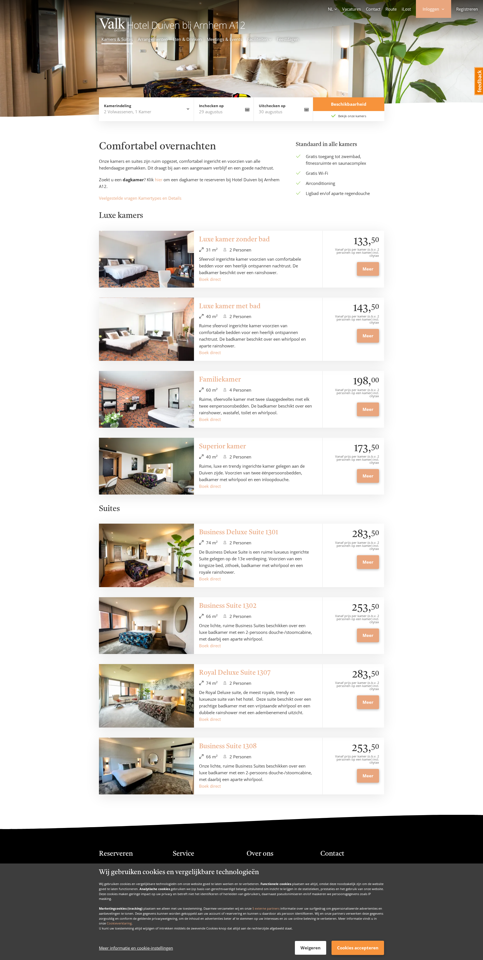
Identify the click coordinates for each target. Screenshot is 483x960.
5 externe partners (266, 908)
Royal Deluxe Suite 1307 (235, 673)
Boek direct (210, 279)
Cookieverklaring (119, 923)
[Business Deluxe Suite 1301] (146, 555)
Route (391, 9)
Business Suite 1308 (228, 746)
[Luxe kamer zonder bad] (146, 259)
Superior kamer (222, 446)
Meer (368, 269)
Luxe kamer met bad (230, 306)
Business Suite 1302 (228, 606)
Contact (373, 9)
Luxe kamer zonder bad (234, 239)
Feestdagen (288, 39)
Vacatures (351, 9)
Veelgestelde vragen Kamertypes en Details (140, 198)
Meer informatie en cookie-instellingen (136, 948)
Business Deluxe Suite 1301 (238, 532)
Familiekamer (220, 380)
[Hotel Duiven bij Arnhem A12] (172, 29)
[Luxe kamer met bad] (146, 329)
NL (330, 9)
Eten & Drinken (187, 39)
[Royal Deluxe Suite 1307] (146, 696)
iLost (406, 9)
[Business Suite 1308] (146, 766)
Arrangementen (153, 39)
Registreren (467, 9)
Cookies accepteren (357, 947)
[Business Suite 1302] (146, 625)
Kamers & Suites (117, 39)
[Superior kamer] (146, 466)
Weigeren (310, 947)
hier (158, 179)
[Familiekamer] (146, 399)
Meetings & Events (224, 39)
